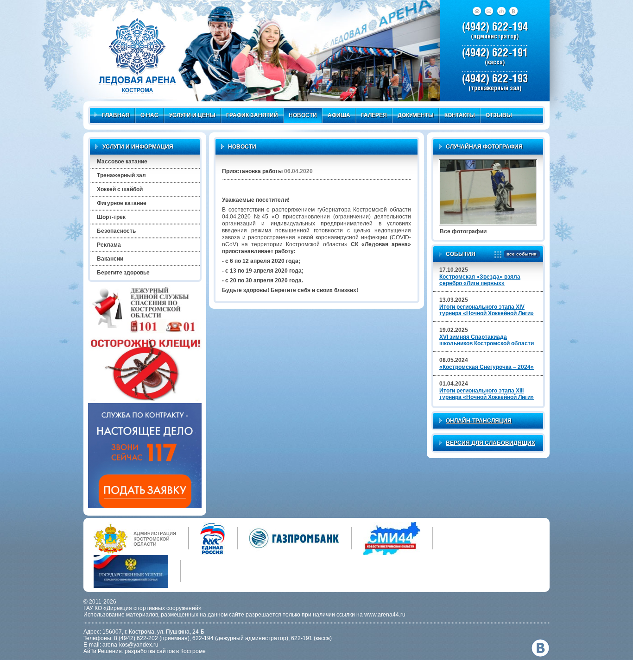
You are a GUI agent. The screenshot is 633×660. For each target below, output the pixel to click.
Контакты (459, 115)
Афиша (339, 115)
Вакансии (110, 258)
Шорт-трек (111, 217)
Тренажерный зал (121, 175)
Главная (116, 115)
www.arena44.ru (384, 614)
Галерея (374, 115)
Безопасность (116, 231)
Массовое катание (122, 161)
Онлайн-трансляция (479, 420)
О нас (149, 115)
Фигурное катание (121, 203)
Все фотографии (463, 231)
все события (521, 253)
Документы (416, 115)
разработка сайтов (150, 651)
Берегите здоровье (123, 272)
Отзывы (499, 115)
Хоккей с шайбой (120, 189)
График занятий (252, 115)
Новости (303, 115)
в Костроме (191, 651)
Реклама (109, 245)
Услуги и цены (192, 115)
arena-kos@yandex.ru (130, 644)
